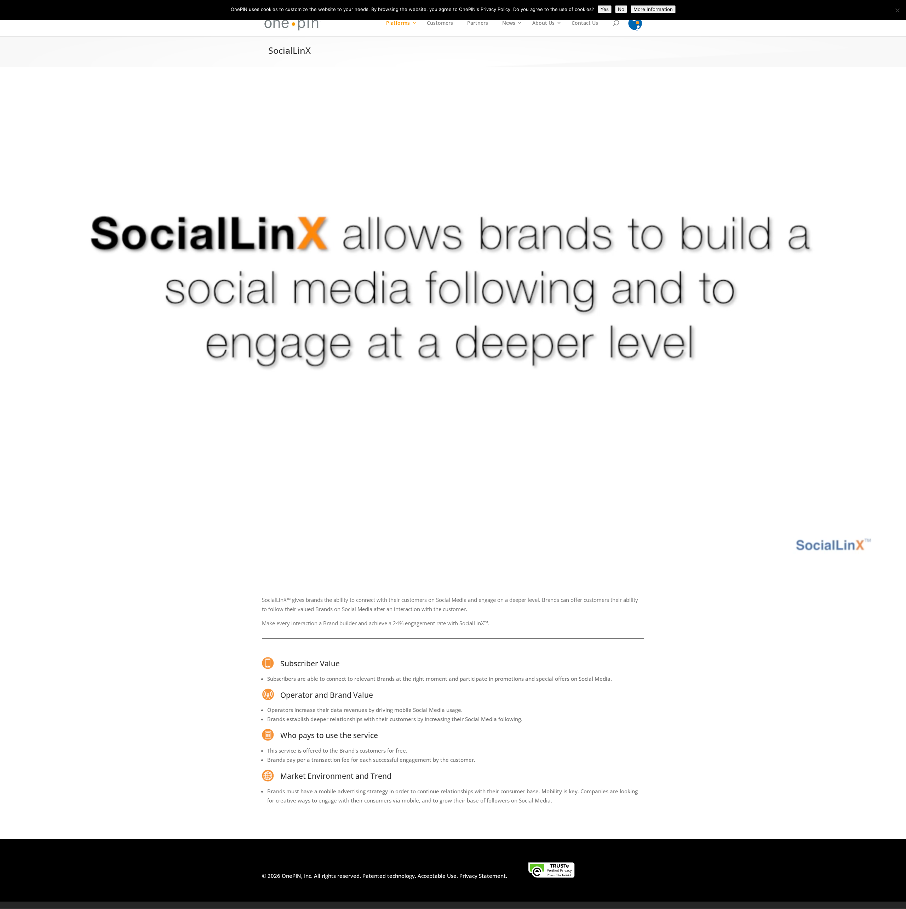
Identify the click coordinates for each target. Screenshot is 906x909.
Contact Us (585, 22)
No (621, 9)
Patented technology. (389, 875)
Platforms (398, 22)
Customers (440, 22)
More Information (653, 9)
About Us (543, 22)
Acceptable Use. (437, 875)
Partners (477, 22)
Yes (605, 9)
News (508, 22)
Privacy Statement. (483, 875)
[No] (897, 10)
